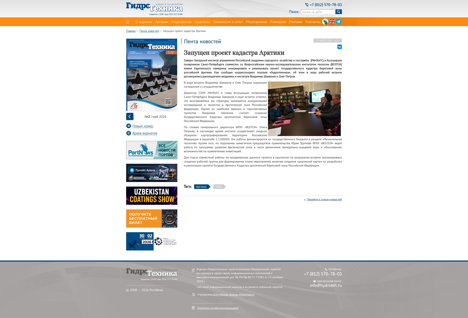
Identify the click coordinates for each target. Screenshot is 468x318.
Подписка (202, 21)
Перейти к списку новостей (324, 199)
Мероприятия (256, 21)
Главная (130, 31)
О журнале (143, 21)
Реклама (295, 21)
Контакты (312, 21)
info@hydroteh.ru (326, 285)
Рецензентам (181, 21)
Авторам (161, 21)
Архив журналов (144, 133)
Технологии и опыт (228, 21)
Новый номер (142, 126)
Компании (278, 21)
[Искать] (338, 11)
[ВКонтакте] (339, 47)
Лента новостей (149, 31)
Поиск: (294, 11)
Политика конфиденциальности (217, 308)
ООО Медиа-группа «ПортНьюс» (234, 294)
